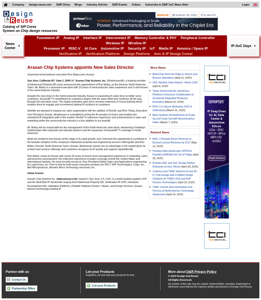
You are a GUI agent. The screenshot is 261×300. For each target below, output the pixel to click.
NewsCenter (10, 46)
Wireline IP (137, 43)
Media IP (166, 48)
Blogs (78, 4)
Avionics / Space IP (192, 48)
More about (192, 271)
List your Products (103, 285)
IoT (152, 48)
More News (158, 67)
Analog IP (71, 38)
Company (18, 4)
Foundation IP (48, 38)
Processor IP (54, 48)
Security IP (137, 48)
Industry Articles (97, 4)
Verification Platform (102, 54)
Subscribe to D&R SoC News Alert (166, 4)
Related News (159, 132)
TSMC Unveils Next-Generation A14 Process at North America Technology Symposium (173, 191)
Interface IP (92, 38)
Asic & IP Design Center (173, 54)
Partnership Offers (23, 288)
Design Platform (137, 54)
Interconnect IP (118, 38)
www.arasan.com (67, 178)
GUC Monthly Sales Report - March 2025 (175, 82)
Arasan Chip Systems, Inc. (90, 80)
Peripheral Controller (198, 38)
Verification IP (70, 54)
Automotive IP (112, 48)
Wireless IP (115, 43)
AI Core (90, 48)
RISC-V (74, 48)
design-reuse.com (40, 4)
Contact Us (18, 279)
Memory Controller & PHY (156, 38)
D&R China (63, 4)
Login (245, 4)
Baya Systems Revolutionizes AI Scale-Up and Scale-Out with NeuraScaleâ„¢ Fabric (174, 119)
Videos (136, 4)
